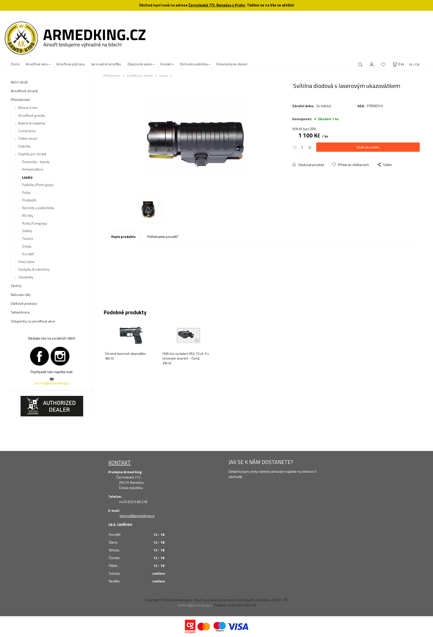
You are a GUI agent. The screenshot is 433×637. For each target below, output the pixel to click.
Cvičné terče (27, 130)
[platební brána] (190, 626)
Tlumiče (27, 238)
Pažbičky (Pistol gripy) (37, 184)
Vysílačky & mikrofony (34, 269)
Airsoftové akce (37, 64)
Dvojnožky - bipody (35, 161)
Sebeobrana (20, 312)
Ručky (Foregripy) (34, 223)
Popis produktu (123, 236)
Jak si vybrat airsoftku (106, 64)
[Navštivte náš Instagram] (60, 356)
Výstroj (16, 285)
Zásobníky (25, 277)
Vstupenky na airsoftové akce (33, 321)
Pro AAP (28, 254)
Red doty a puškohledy (38, 207)
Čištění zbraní (27, 138)
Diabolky (24, 146)
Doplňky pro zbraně (32, 153)
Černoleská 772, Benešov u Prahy (216, 5)
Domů (15, 64)
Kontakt (165, 64)
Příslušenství (20, 99)
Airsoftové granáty (31, 115)
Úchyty (26, 246)
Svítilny (27, 230)
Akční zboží (19, 82)
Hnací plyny (26, 261)
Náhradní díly (21, 294)
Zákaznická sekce (139, 64)
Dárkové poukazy (24, 303)
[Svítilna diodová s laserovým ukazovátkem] (196, 139)
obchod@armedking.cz (51, 383)
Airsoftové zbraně (24, 90)
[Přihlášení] (371, 64)
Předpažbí (29, 200)
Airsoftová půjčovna (70, 64)
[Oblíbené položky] (383, 64)
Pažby (26, 192)
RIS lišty (27, 215)
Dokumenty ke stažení (231, 64)
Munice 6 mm (27, 107)
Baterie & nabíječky (31, 123)
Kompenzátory (32, 169)
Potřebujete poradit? (162, 236)
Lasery (27, 177)
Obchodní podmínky (194, 64)
